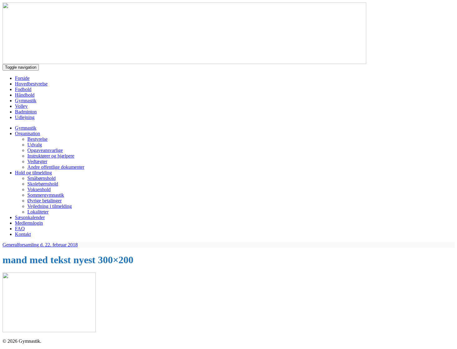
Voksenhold (39, 189)
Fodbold (23, 89)
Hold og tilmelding (33, 172)
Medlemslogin (29, 223)
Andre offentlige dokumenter (55, 167)
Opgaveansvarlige (45, 150)
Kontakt (23, 234)
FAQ (20, 228)
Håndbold (25, 95)
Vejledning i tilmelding (49, 206)
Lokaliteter (37, 211)
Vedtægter (37, 161)
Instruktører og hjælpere (50, 155)
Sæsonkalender (30, 217)
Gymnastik (25, 100)
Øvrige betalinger (44, 200)
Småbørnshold (41, 178)
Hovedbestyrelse (31, 83)
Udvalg (34, 144)
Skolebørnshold (42, 183)
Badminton (26, 111)
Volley (21, 106)
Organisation (27, 133)
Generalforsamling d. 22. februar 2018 (40, 244)
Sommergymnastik (45, 195)
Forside (22, 78)
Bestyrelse (37, 139)
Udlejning (25, 117)
